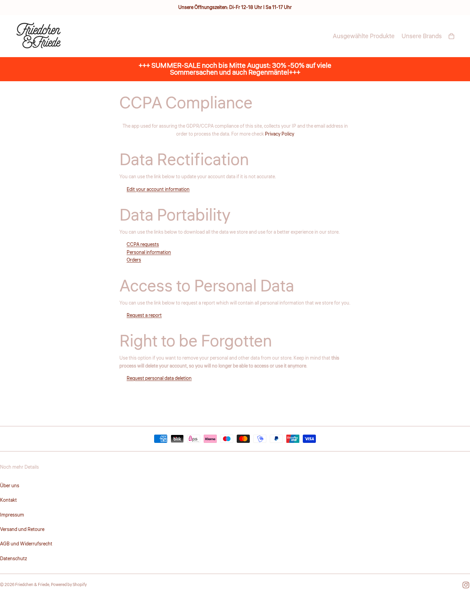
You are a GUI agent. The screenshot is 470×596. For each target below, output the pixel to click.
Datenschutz (13, 558)
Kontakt (8, 500)
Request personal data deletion (159, 378)
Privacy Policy (279, 134)
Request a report (144, 315)
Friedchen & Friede (32, 585)
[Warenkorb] (451, 36)
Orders (134, 260)
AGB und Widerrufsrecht (26, 544)
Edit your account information (158, 189)
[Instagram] (466, 585)
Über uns (9, 485)
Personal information (149, 252)
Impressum (12, 514)
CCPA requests (143, 244)
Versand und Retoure (22, 529)
